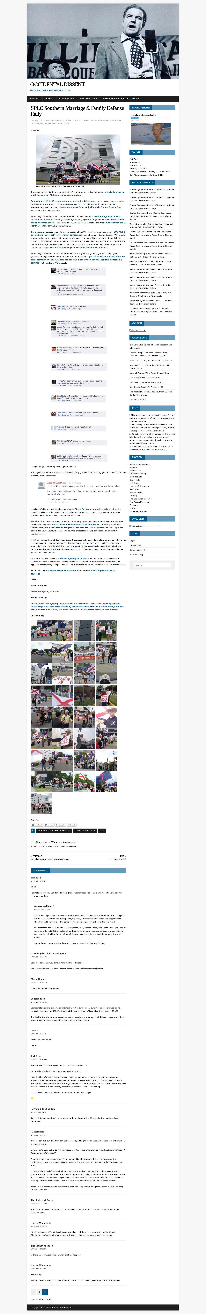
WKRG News (84, 603)
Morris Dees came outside (88, 509)
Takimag (133, 495)
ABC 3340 (63, 609)
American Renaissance (139, 464)
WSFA (42, 603)
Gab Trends (134, 479)
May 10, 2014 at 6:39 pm (39, 982)
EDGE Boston (107, 606)
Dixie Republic (135, 476)
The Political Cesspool (139, 501)
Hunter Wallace (54, 120)
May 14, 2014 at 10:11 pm (39, 1203)
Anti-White (111, 120)
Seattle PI (65, 606)
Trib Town (95, 606)
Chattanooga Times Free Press (45, 606)
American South (87, 120)
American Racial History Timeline (121, 98)
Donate (49, 98)
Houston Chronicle (80, 606)
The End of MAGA (137, 399)
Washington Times (112, 603)
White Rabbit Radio (138, 511)
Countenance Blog (137, 473)
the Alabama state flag (71, 207)
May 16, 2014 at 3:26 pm (38, 1249)
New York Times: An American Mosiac (146, 382)
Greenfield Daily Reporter (81, 609)
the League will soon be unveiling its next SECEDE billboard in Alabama (72, 247)
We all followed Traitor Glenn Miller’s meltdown (75, 524)
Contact (35, 98)
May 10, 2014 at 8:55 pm (39, 1002)
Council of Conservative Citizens (54, 830)
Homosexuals (37, 123)
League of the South (85, 830)
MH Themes (66, 1307)
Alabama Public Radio (46, 609)
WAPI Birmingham (39, 591)
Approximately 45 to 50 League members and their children (60, 201)
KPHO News (96, 603)
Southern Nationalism (53, 123)
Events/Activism (88, 98)
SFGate (73, 603)
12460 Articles (69, 842)
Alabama (77, 120)
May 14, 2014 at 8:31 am (38, 1135)
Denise (34, 1030)
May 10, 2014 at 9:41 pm (39, 1034)
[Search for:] (152, 565)
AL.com (34, 603)
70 (68, 123)
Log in (132, 540)
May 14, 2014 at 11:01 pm (39, 1226)
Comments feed (137, 549)
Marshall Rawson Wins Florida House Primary (149, 373)
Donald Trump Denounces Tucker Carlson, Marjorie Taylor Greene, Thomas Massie (150, 216)
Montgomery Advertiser (57, 603)
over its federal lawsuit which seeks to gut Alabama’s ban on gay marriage (78, 193)
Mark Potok (36, 521)
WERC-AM (54, 591)
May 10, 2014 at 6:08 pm (42, 909)
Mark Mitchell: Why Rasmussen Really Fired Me (151, 360)
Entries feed (135, 545)
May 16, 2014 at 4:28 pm (38, 1268)
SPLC (102, 830)
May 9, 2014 (39, 120)
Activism (69, 120)
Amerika (133, 467)
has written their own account (61, 570)
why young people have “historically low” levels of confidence (78, 233)
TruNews (133, 504)
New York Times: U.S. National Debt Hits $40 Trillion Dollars (151, 191)
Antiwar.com (135, 470)
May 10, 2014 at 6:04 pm (39, 957)
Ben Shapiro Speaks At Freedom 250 (146, 387)
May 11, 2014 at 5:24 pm (38, 1112)
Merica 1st (134, 489)
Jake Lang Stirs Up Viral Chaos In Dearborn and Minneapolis (150, 263)
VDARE (132, 508)
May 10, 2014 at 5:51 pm (38, 881)
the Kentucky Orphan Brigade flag (104, 207)
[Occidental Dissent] (103, 77)
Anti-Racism (100, 120)
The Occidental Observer (140, 498)
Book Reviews (66, 98)
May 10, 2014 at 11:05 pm (39, 1059)
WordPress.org (136, 554)
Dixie (119, 120)
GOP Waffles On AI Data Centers (144, 377)
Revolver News (136, 492)
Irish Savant (134, 483)
